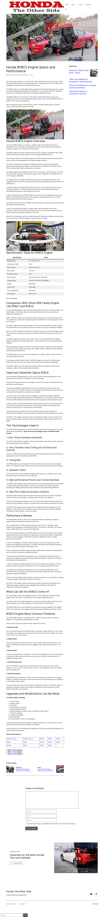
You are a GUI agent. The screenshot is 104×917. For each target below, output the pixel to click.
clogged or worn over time (14, 668)
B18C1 (58, 739)
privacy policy (11, 904)
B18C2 (50, 739)
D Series (14, 750)
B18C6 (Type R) (28, 739)
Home (67, 4)
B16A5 (50, 742)
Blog (73, 4)
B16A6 (42, 742)
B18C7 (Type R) (11, 739)
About (80, 4)
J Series (14, 752)
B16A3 (9, 745)
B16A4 (58, 742)
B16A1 (42, 745)
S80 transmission (35, 187)
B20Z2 (50, 745)
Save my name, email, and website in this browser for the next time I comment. (51, 823)
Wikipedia (14, 298)
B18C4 (42, 739)
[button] (66, 9)
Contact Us (88, 4)
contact (22, 904)
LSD (34, 293)
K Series (14, 754)
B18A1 (25, 742)
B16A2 (25, 745)
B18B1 (9, 742)
